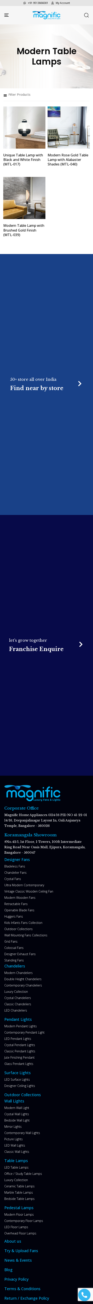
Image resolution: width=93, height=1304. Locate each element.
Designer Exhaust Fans (20, 954)
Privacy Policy (16, 1279)
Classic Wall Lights (16, 1152)
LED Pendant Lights (17, 1039)
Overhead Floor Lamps (20, 1233)
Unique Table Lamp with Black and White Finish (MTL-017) (23, 160)
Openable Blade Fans (19, 910)
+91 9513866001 (38, 3)
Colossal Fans (14, 948)
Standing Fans (14, 960)
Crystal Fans (12, 879)
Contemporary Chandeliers (23, 985)
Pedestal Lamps (19, 1207)
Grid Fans (11, 941)
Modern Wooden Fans (19, 898)
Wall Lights (14, 1101)
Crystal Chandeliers (17, 998)
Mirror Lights (13, 1127)
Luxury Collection (16, 992)
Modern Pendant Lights (20, 1026)
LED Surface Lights (17, 1079)
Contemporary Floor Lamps (23, 1221)
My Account (63, 3)
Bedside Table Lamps (19, 1199)
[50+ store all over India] (46, 384)
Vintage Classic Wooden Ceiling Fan (28, 891)
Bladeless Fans (14, 866)
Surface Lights (17, 1072)
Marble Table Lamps (18, 1192)
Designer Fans (17, 859)
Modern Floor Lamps (19, 1214)
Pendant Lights (18, 1019)
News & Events (18, 1260)
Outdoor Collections (18, 929)
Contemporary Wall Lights (22, 1133)
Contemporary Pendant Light (24, 1032)
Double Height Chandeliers (23, 979)
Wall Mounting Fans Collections (25, 935)
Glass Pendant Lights (18, 1064)
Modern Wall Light (16, 1108)
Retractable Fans (16, 904)
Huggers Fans (13, 916)
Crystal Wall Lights (16, 1114)
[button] (86, 15)
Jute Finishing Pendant (19, 1057)
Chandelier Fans (15, 872)
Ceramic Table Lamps (19, 1186)
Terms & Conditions (22, 1288)
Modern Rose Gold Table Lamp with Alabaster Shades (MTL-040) (68, 160)
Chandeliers (14, 966)
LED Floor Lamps (16, 1227)
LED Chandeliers (15, 1010)
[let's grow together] (46, 645)
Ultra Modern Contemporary (24, 885)
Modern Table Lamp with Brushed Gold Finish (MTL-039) (23, 230)
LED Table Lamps (16, 1167)
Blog (8, 1269)
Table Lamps (16, 1160)
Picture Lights (13, 1139)
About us (12, 1241)
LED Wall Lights (14, 1145)
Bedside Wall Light (17, 1120)
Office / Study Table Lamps (23, 1174)
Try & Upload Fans (21, 1250)
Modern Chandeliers (18, 973)
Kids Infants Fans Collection (23, 923)
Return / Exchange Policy (26, 1298)
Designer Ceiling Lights (19, 1086)
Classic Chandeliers (17, 1004)
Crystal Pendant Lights (19, 1045)
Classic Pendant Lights (19, 1051)
